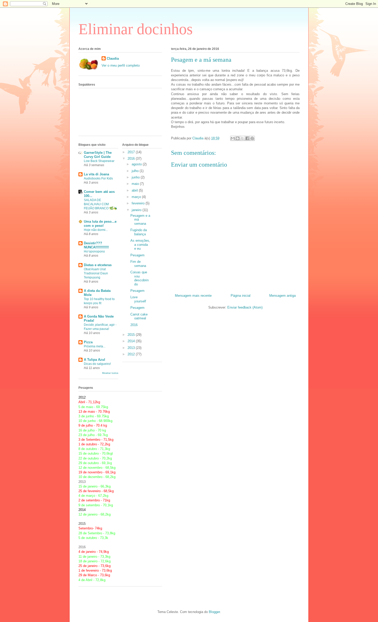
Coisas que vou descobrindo (139, 278)
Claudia (113, 58)
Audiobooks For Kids (98, 178)
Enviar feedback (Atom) (245, 307)
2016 (132, 158)
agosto (137, 164)
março (137, 197)
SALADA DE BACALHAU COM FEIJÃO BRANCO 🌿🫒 (100, 204)
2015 (132, 335)
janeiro (137, 210)
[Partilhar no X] (242, 138)
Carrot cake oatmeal (139, 316)
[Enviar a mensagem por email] (232, 138)
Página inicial (240, 296)
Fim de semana (138, 264)
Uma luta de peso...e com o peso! (100, 224)
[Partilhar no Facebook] (247, 138)
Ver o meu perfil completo (121, 65)
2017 (132, 152)
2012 (132, 354)
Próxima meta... (94, 346)
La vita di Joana (96, 174)
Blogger (214, 612)
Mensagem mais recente (193, 296)
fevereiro (139, 203)
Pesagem (137, 255)
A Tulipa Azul (94, 360)
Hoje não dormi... (96, 230)
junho (136, 177)
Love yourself (138, 299)
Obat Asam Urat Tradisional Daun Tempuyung (96, 273)
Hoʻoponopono (94, 251)
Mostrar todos (110, 373)
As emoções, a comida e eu (140, 244)
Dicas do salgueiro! (97, 364)
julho (136, 171)
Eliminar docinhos (135, 29)
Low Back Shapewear (99, 161)
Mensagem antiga (282, 296)
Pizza (88, 342)
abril (135, 190)
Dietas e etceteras (98, 265)
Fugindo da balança (138, 232)
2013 (132, 348)
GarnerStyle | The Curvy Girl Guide (98, 155)
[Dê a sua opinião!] (237, 138)
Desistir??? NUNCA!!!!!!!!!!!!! (96, 245)
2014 (132, 341)
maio (136, 184)
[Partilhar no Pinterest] (252, 138)
